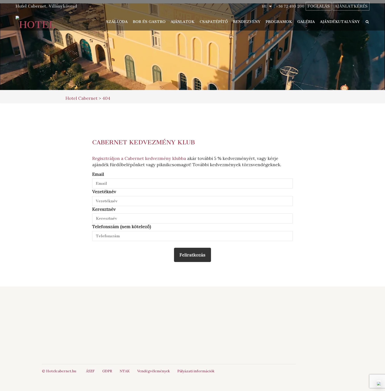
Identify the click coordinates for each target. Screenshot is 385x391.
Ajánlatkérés (351, 6)
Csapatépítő (214, 21)
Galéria (306, 21)
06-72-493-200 (209, 313)
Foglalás (318, 6)
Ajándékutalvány (340, 21)
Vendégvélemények (153, 371)
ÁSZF (90, 371)
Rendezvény (246, 21)
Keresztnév (104, 209)
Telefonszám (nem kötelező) (121, 226)
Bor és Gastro (149, 21)
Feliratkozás (192, 255)
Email (98, 174)
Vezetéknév (104, 191)
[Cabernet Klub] (266, 335)
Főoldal (113, 313)
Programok (279, 21)
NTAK (125, 371)
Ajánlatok (183, 21)
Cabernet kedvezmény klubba (155, 158)
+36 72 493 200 (290, 6)
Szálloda (117, 21)
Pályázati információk (195, 371)
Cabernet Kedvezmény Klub (143, 142)
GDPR (107, 371)
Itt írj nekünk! (204, 318)
